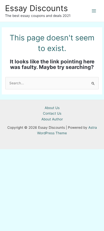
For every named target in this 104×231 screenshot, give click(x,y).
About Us (52, 108)
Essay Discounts (36, 8)
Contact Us (52, 113)
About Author (52, 119)
